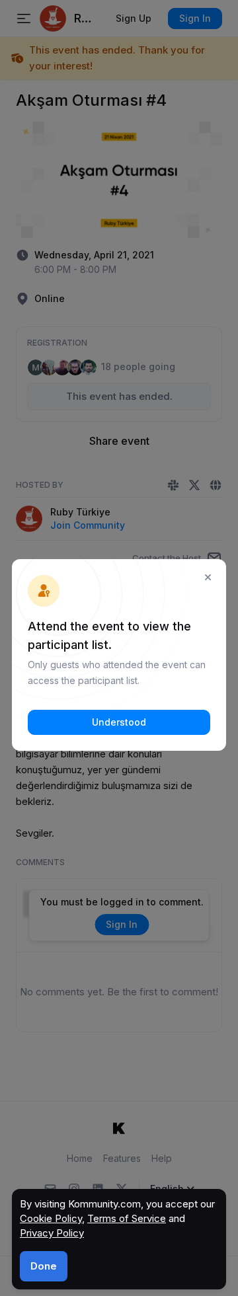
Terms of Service (126, 1218)
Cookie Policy (51, 1218)
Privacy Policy (52, 1233)
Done (43, 1266)
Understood (119, 722)
